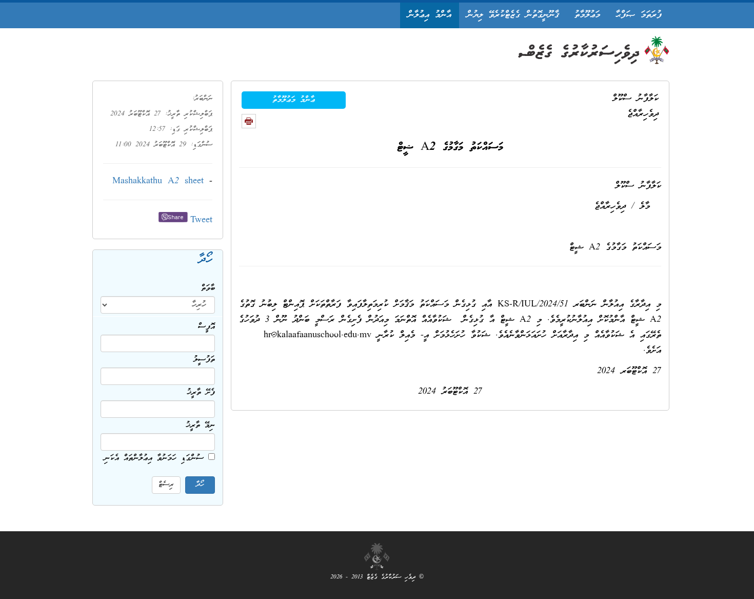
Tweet (201, 220)
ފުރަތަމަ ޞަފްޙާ (639, 15)
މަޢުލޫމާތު (587, 15)
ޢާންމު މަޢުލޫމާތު (293, 100)
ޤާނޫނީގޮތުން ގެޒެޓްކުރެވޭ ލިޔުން (513, 15)
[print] (249, 121)
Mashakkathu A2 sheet (158, 181)
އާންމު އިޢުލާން (429, 15)
